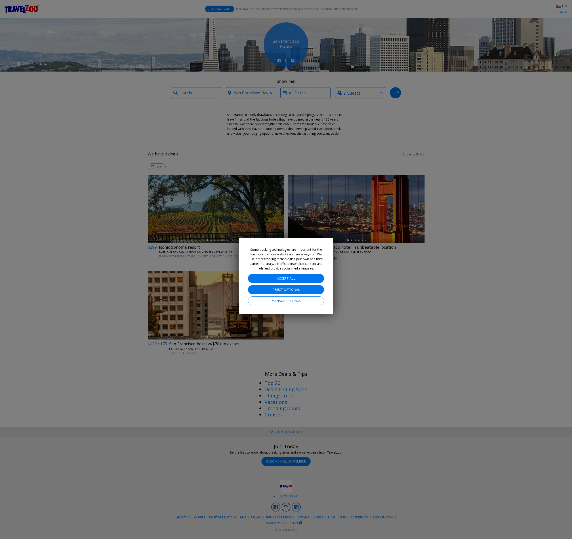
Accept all (286, 278)
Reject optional (286, 289)
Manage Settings (286, 301)
